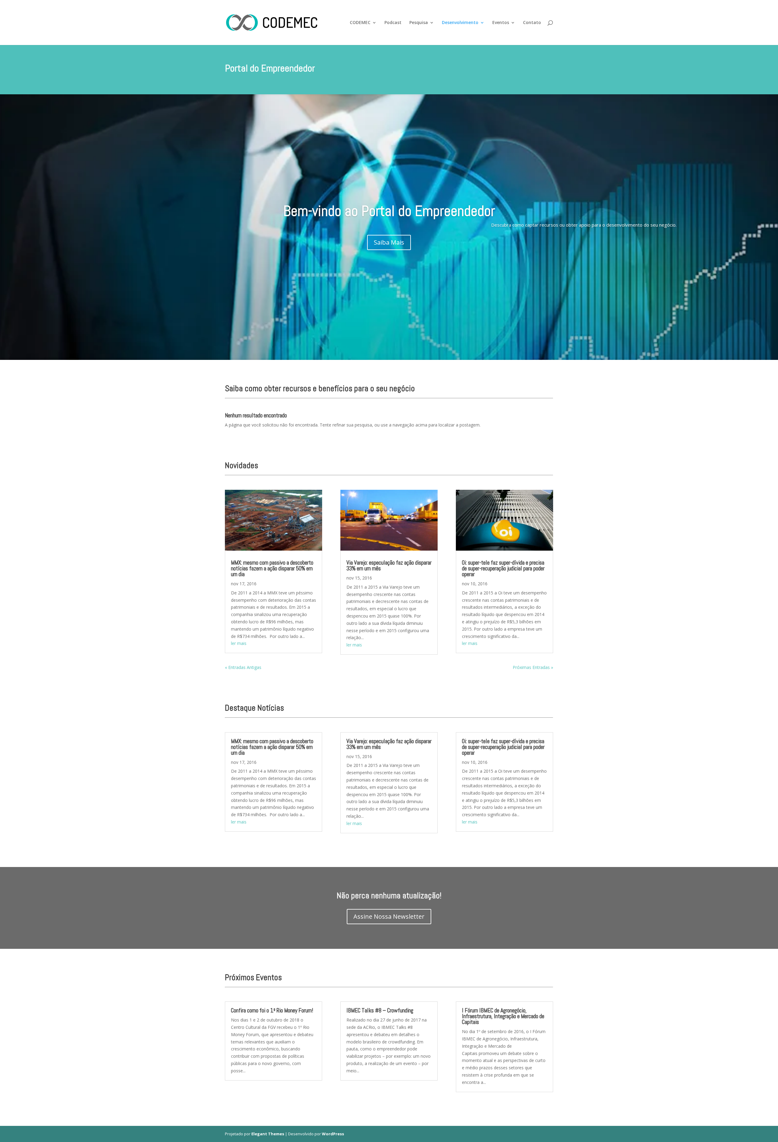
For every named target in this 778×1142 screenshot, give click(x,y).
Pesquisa (418, 22)
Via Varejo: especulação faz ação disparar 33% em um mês (389, 565)
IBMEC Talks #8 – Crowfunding (379, 1010)
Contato (532, 22)
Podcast (392, 22)
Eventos (500, 22)
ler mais (238, 643)
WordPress (333, 1134)
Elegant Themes (267, 1134)
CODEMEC (360, 22)
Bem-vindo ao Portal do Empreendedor (389, 211)
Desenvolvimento (460, 22)
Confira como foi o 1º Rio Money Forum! (272, 1010)
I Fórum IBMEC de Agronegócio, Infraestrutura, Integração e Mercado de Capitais (503, 1016)
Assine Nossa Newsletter (389, 916)
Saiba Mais (389, 242)
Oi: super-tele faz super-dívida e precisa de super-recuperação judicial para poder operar (503, 568)
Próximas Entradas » (533, 667)
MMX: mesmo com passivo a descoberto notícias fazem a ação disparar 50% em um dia (272, 568)
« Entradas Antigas (243, 667)
